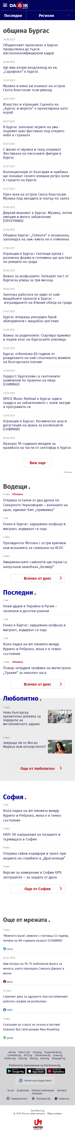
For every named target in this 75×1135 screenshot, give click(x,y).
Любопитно (20, 698)
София (13, 797)
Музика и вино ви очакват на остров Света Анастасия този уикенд (34, 88)
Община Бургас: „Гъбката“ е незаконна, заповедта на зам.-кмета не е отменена (36, 237)
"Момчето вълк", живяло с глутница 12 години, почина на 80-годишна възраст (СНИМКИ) (36, 938)
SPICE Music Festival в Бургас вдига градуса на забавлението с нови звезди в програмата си (36, 403)
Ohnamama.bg (42, 1055)
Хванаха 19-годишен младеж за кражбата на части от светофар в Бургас (37, 446)
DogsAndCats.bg (53, 1052)
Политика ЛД (43, 1098)
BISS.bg (28, 1055)
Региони (46, 15)
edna (10, 981)
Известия (64, 1098)
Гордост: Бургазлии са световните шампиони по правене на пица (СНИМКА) (31, 380)
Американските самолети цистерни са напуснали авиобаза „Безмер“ (35, 564)
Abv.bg (12, 1052)
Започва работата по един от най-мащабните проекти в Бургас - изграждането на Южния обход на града (37, 298)
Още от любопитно (37, 768)
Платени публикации (43, 1090)
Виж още (38, 463)
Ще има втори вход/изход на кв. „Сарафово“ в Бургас (30, 69)
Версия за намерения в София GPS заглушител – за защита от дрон (32, 874)
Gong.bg (37, 1052)
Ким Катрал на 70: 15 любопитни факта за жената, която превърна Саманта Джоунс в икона (33, 968)
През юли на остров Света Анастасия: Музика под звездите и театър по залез (36, 196)
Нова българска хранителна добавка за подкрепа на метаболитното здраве (22, 718)
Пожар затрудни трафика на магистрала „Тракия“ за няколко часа (37, 670)
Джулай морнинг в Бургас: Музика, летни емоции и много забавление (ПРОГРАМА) (37, 217)
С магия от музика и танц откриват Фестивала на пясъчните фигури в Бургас (32, 153)
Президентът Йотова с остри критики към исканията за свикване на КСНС (34, 545)
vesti (9, 1009)
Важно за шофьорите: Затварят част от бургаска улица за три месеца (36, 278)
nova (10, 949)
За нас (10, 1090)
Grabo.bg (57, 1055)
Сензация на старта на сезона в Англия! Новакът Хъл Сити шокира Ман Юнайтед (31, 1027)
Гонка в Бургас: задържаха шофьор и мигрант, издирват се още (34, 526)
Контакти (62, 1090)
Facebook (37, 1093)
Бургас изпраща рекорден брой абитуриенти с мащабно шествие (31, 319)
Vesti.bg (34, 1058)
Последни (13, 15)
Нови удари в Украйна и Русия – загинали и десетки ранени (30, 608)
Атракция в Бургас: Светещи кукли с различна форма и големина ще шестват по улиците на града (37, 258)
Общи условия (54, 1113)
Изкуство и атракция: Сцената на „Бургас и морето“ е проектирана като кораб (35, 108)
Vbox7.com (24, 1052)
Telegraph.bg (58, 1058)
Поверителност (19, 1098)
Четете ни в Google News (38, 1080)
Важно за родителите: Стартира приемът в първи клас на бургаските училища (37, 337)
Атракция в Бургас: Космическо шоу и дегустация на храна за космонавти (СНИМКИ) (35, 425)
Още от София (37, 889)
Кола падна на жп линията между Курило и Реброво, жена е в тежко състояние (32, 649)
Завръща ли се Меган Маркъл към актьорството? (24, 745)
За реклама (23, 1090)
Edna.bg (22, 1058)
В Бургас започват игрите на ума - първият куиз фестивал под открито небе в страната (33, 131)
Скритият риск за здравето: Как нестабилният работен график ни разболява (35, 999)
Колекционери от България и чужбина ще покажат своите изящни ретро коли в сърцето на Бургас (36, 176)
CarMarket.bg (14, 1055)
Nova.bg (44, 1058)
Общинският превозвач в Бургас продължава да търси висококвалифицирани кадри (30, 49)
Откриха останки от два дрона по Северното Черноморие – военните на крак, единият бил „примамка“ (35, 505)
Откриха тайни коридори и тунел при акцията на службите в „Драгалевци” (34, 855)
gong (10, 1037)
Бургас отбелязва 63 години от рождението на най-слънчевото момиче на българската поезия (37, 358)
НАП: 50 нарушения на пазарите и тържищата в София (31, 836)
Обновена (17, 494)
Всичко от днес (37, 578)
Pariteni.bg (10, 1058)
